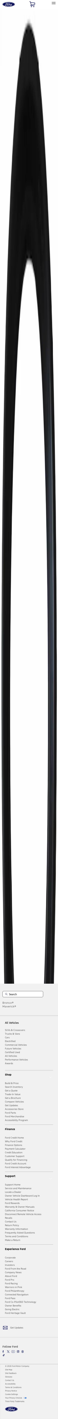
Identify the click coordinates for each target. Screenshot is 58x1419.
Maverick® (9, 1006)
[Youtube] (13, 1351)
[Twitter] (8, 1351)
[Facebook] (3, 1351)
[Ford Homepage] (11, 1411)
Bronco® (8, 1002)
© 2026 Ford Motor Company (17, 1366)
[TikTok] (3, 1355)
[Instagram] (18, 1351)
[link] (8, 1370)
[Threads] (22, 1351)
